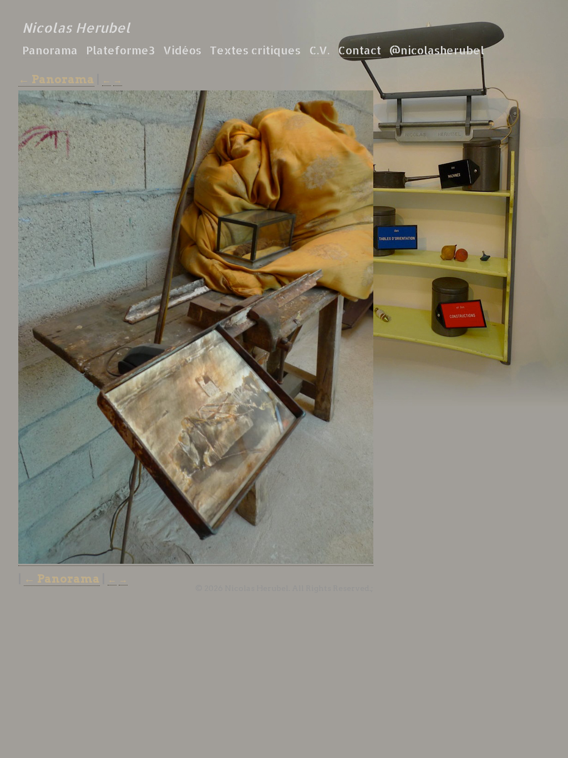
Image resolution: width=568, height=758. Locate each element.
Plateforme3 (120, 50)
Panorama (50, 50)
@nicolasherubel (436, 50)
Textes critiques (255, 50)
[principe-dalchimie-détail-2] (195, 561)
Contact (359, 50)
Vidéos (182, 50)
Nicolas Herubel (76, 27)
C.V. (319, 50)
